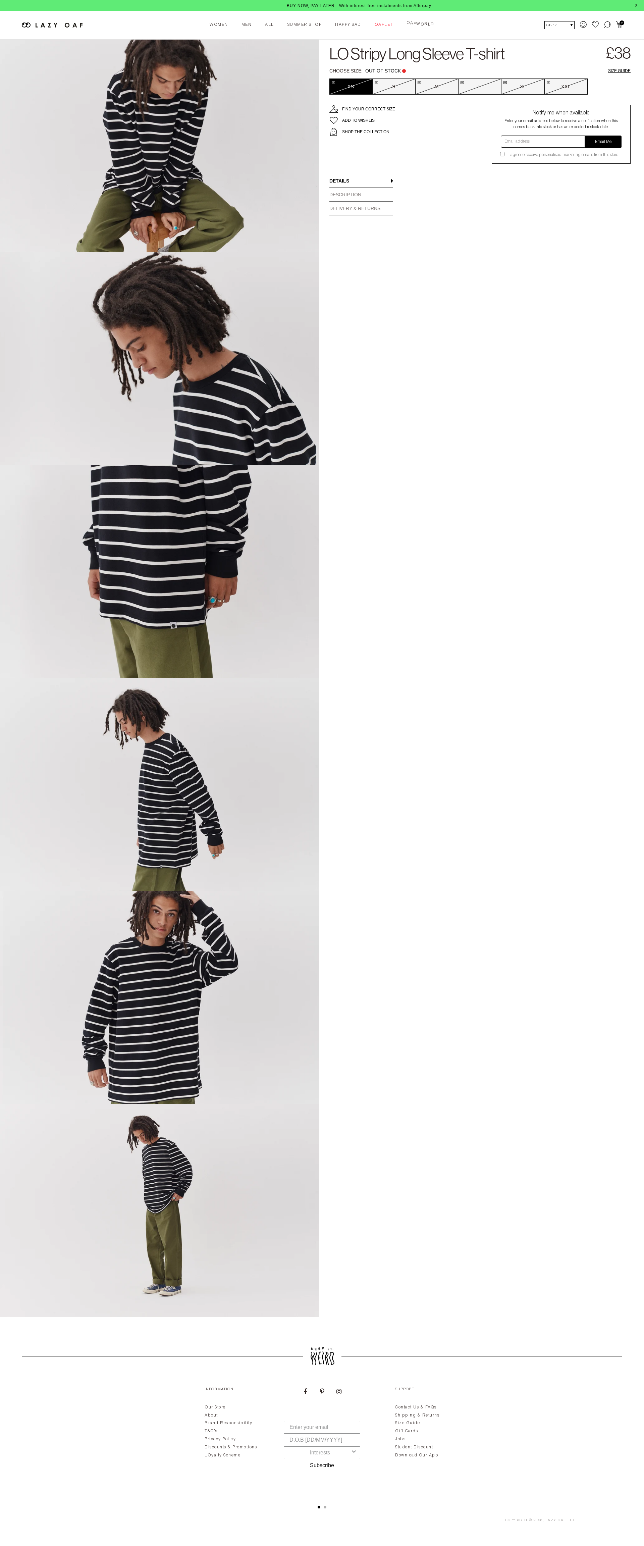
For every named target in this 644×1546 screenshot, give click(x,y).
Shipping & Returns (417, 1415)
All (269, 25)
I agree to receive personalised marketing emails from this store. (563, 155)
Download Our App (416, 1455)
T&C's (211, 1431)
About (211, 1415)
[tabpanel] (322, 1438)
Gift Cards (406, 1431)
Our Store (215, 1407)
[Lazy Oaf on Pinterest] (322, 1392)
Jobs (400, 1439)
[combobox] (320, 1453)
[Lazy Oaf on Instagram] (339, 1392)
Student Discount (414, 1447)
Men (246, 25)
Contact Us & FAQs (416, 1407)
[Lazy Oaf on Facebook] (305, 1392)
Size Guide (619, 71)
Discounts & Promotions (231, 1447)
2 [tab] (325, 1507)
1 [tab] (319, 1507)
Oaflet (384, 25)
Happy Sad (348, 25)
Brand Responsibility (228, 1423)
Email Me (603, 142)
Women (219, 25)
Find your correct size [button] (368, 109)
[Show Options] (354, 1453)
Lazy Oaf (555, 1520)
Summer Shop (304, 25)
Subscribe (322, 1465)
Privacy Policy (220, 1439)
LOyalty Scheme (222, 1455)
